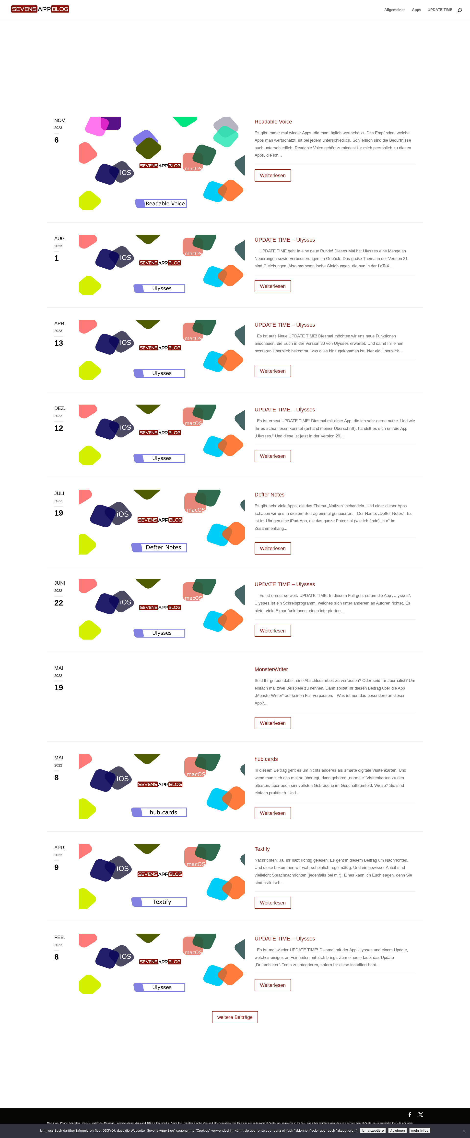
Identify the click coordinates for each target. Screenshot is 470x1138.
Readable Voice (273, 122)
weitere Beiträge (235, 1017)
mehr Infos (419, 1130)
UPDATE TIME (440, 10)
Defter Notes (269, 495)
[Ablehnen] (463, 1131)
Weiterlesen (273, 175)
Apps (416, 10)
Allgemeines (394, 10)
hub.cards (266, 759)
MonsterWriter (271, 669)
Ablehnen (397, 1130)
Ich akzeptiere (373, 1130)
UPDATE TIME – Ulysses (285, 240)
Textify (262, 849)
